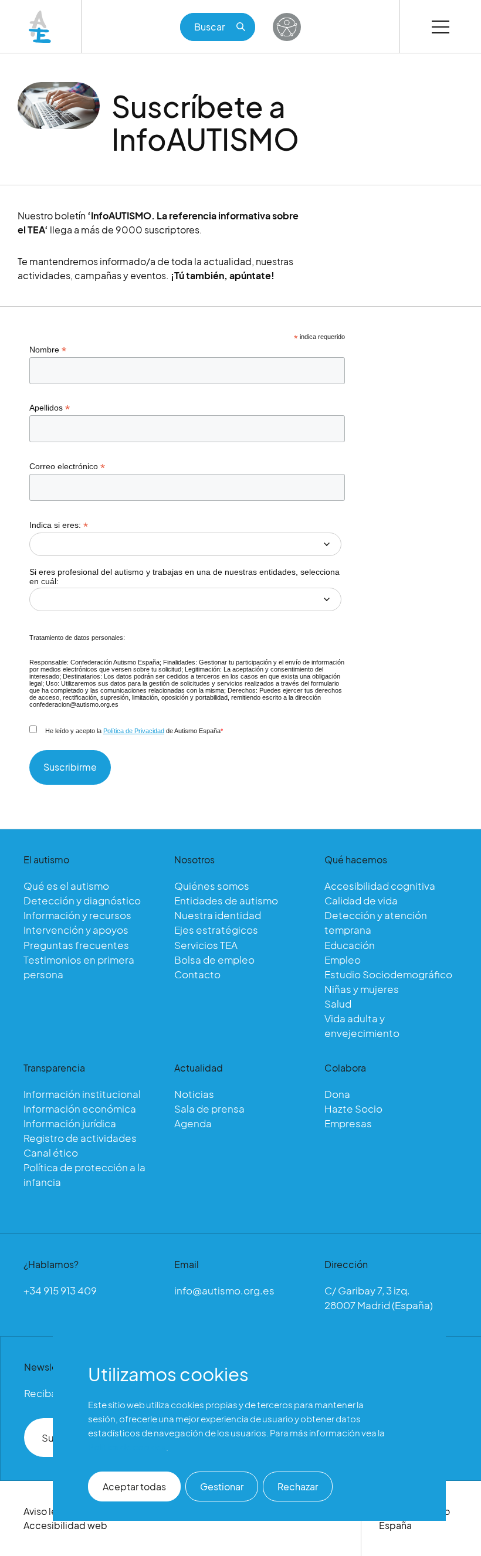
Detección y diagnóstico (82, 900)
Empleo (342, 959)
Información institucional (82, 1093)
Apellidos (49, 407)
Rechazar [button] (297, 1486)
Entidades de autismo (226, 900)
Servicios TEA (206, 944)
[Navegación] (440, 26)
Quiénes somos (211, 885)
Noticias (194, 1093)
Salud (337, 1003)
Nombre (47, 349)
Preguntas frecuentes (76, 944)
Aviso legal (47, 1511)
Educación (349, 944)
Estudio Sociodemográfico (388, 974)
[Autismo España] (40, 27)
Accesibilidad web (65, 1525)
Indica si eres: (58, 525)
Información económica (79, 1108)
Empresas (348, 1123)
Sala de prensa (209, 1108)
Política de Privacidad (133, 730)
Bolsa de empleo (214, 959)
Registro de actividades (80, 1137)
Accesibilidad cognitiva (379, 885)
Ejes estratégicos (216, 929)
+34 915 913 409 (60, 1290)
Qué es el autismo (66, 885)
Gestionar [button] (221, 1486)
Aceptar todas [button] (134, 1486)
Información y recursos (77, 914)
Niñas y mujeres (361, 988)
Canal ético (50, 1152)
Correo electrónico (67, 466)
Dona (337, 1093)
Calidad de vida (361, 900)
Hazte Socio (353, 1108)
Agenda (193, 1123)
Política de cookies (127, 1446)
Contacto (197, 974)
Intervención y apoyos (75, 929)
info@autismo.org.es (224, 1290)
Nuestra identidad (217, 914)
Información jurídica (69, 1123)
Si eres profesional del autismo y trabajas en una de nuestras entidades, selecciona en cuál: (184, 576)
